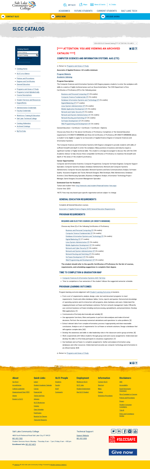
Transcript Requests (40, 420)
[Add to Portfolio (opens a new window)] (130, 48)
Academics (64, 11)
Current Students (107, 11)
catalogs (17, 464)
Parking (100, 392)
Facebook (124, 431)
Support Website (83, 435)
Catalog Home (22, 69)
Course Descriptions (24, 95)
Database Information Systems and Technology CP (80, 100)
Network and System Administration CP (75, 115)
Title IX (121, 410)
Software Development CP (71, 121)
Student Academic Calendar (43, 385)
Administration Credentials (26, 108)
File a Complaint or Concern (128, 394)
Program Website (64, 74)
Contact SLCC (12, 16)
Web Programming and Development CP (75, 124)
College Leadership (18, 389)
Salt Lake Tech (129, 11)
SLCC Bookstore (39, 403)
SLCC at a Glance (23, 74)
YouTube (135, 431)
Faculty (57, 385)
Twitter (113, 431)
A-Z (112, 4)
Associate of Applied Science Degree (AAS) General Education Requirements (87, 209)
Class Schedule (39, 410)
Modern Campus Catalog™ (59, 464)
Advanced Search (23, 62)
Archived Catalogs (23, 126)
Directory (101, 385)
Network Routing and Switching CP (74, 118)
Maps (100, 389)
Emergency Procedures (105, 396)
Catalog (36, 406)
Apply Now (61, 16)
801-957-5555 (82, 438)
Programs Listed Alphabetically (28, 92)
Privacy (121, 401)
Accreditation (16, 385)
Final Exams (37, 413)
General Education (23, 84)
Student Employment (83, 389)
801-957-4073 (31, 444)
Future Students (83, 11)
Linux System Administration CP (73, 106)
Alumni (14, 396)
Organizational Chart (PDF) (21, 392)
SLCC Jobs (80, 385)
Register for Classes (40, 416)
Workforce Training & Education (28, 116)
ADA (120, 382)
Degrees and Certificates (26, 81)
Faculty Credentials (24, 111)
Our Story (15, 382)
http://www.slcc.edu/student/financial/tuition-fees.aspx (96, 186)
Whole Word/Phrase (26, 58)
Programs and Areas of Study (28, 89)
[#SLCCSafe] (123, 439)
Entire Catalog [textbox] (22, 52)
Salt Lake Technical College (27, 119)
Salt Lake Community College (24, 5)
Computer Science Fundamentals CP (74, 97)
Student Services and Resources (29, 100)
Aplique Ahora (113, 16)
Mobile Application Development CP (74, 109)
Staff (57, 389)
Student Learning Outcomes (100, 292)
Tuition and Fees (39, 396)
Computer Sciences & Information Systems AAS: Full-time (83, 278)
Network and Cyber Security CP (72, 112)
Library (36, 382)
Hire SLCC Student (83, 392)
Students (58, 382)
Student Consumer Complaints (125, 406)
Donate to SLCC (17, 399)
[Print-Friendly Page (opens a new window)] (133, 48)
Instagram (130, 431)
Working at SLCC (82, 382)
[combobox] (115, 43)
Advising (36, 399)
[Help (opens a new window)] (136, 48)
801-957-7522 (17, 438)
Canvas (36, 389)
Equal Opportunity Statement (125, 390)
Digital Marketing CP (68, 103)
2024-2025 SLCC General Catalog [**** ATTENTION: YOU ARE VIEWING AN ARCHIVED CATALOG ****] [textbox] (115, 43)
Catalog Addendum (24, 123)
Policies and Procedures (25, 78)
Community (59, 392)
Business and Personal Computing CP (75, 94)
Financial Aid (38, 392)
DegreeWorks (21, 103)
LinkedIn (119, 431)
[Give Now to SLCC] (123, 452)
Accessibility (123, 385)
